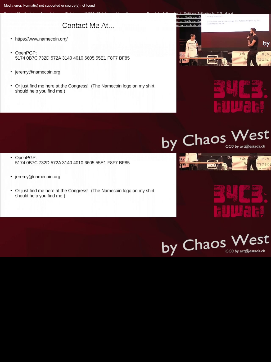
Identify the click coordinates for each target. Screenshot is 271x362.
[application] (135, 181)
